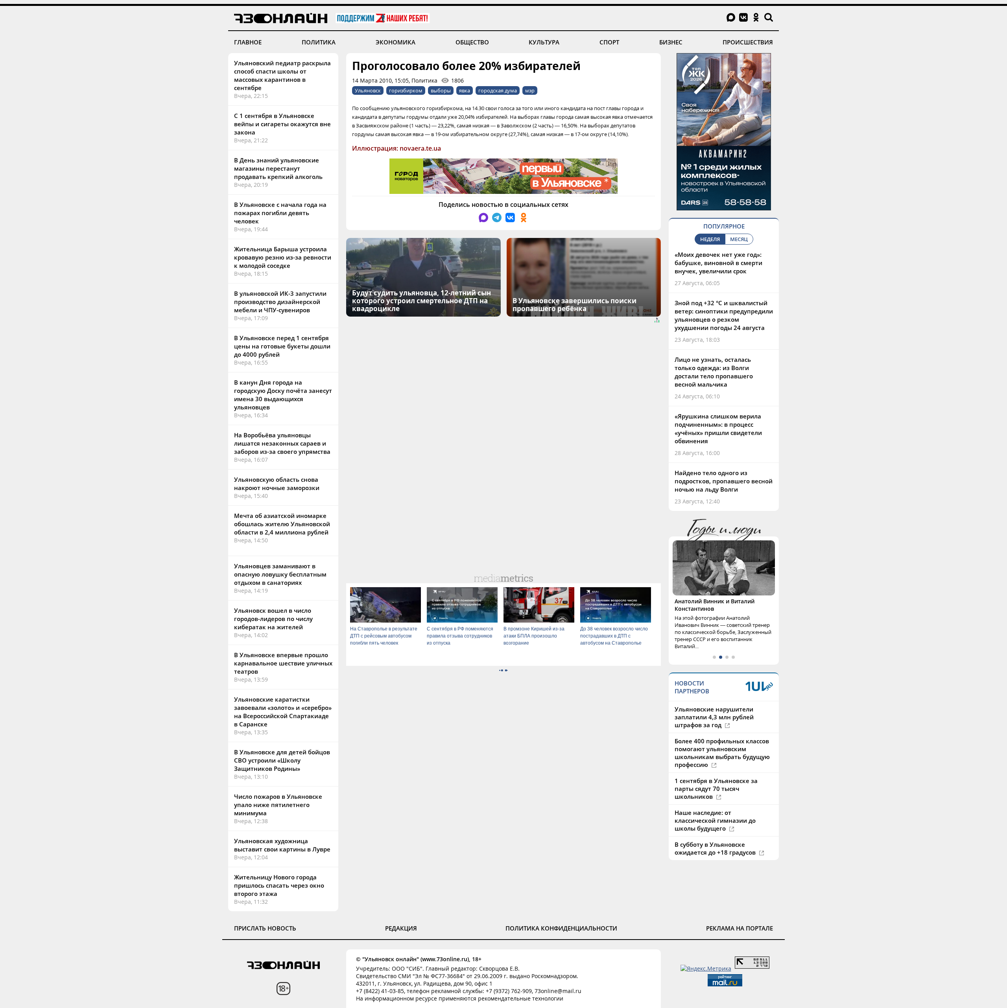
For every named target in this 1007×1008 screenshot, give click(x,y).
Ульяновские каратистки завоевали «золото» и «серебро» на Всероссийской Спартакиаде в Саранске (283, 711)
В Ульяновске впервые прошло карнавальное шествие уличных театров (283, 663)
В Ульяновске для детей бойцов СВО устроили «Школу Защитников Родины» (282, 760)
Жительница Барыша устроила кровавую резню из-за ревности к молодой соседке (282, 257)
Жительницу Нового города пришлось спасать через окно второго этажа (279, 885)
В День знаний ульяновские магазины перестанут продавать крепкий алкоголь (278, 168)
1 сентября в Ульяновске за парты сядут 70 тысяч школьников (716, 788)
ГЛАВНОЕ (248, 42)
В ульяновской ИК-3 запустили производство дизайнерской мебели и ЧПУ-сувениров (280, 301)
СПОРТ (609, 42)
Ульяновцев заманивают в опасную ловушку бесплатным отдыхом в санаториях (280, 574)
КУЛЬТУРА (544, 42)
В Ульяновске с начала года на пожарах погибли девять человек (280, 213)
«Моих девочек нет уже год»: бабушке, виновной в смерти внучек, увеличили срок (718, 263)
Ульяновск (368, 90)
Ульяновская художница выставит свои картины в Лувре (282, 845)
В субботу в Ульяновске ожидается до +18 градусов (716, 848)
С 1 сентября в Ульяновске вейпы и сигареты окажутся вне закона (282, 124)
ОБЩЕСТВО (472, 42)
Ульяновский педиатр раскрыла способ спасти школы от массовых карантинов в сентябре (282, 75)
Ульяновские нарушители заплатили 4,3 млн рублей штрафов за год (714, 717)
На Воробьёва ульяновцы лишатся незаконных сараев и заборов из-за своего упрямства (282, 443)
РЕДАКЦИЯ (401, 928)
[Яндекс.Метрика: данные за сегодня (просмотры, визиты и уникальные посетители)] (706, 968)
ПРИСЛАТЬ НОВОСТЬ (265, 928)
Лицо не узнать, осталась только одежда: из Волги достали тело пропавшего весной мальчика (714, 372)
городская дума (497, 90)
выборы (441, 90)
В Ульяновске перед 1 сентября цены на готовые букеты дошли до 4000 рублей (282, 346)
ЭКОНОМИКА (395, 42)
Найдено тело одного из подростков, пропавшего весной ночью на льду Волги (724, 481)
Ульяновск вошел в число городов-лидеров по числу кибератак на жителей (273, 618)
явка (464, 90)
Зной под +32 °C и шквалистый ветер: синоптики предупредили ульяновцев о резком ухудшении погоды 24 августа (724, 315)
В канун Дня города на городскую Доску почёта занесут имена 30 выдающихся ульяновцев (283, 394)
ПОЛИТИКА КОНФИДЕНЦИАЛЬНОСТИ (561, 928)
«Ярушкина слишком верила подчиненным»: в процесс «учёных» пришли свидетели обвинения (718, 428)
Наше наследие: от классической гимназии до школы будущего (715, 820)
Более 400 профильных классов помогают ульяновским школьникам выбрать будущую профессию (722, 752)
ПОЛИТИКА (319, 42)
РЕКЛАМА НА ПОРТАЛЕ (739, 928)
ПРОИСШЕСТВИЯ (748, 42)
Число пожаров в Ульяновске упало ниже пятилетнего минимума (278, 804)
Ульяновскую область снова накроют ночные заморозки (276, 483)
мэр (530, 90)
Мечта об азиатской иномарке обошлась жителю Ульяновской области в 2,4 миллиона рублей (282, 524)
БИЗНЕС (670, 42)
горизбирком (405, 90)
